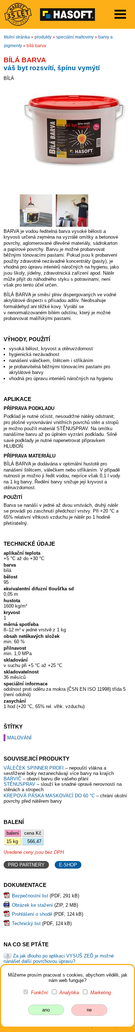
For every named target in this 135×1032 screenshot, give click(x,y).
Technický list (26, 923)
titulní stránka (17, 37)
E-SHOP (68, 864)
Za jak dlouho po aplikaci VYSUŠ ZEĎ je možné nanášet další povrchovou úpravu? (59, 958)
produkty (43, 37)
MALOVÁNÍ (19, 737)
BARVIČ (12, 778)
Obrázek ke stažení (32, 905)
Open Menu (120, 14)
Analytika (69, 992)
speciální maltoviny (75, 37)
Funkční (39, 992)
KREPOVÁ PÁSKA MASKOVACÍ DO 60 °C (50, 795)
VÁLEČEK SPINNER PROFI (34, 768)
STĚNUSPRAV (19, 784)
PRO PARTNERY (26, 864)
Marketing (100, 992)
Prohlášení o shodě (32, 914)
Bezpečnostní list (30, 895)
